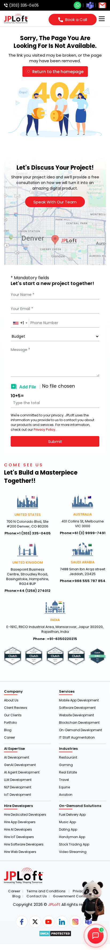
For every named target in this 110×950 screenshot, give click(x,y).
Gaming (66, 765)
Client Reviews (15, 707)
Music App (67, 822)
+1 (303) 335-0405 (34, 533)
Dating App (68, 829)
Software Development (77, 707)
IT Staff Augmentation (77, 737)
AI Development (16, 757)
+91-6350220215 (62, 639)
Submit (55, 441)
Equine (64, 787)
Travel (64, 779)
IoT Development (17, 794)
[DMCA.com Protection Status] (55, 933)
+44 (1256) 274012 (33, 590)
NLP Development (17, 787)
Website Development (76, 715)
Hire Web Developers (20, 851)
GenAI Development (20, 765)
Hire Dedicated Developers (25, 814)
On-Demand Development (80, 730)
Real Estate (68, 772)
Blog (7, 730)
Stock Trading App (74, 844)
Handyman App (72, 837)
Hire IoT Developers (19, 837)
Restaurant (68, 757)
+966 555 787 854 (88, 581)
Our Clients (13, 715)
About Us (11, 700)
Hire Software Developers (24, 844)
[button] (88, 902)
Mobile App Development (79, 700)
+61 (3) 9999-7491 (88, 533)
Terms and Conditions (45, 891)
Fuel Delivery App (72, 814)
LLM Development (18, 779)
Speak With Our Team (55, 202)
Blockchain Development (79, 722)
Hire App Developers (20, 822)
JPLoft (54, 904)
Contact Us (36, 896)
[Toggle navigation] (101, 18)
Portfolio (10, 722)
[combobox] (20, 323)
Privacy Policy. (45, 429)
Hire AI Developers (18, 829)
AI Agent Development (22, 772)
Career (9, 737)
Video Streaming (73, 851)
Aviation (65, 794)
